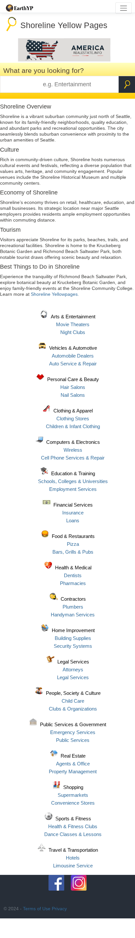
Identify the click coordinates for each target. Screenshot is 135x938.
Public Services (72, 740)
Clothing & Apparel (73, 410)
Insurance (73, 512)
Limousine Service (73, 865)
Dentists (73, 575)
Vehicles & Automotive (73, 348)
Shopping (73, 787)
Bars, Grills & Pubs (72, 552)
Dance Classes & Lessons (73, 834)
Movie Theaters (72, 324)
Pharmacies (73, 583)
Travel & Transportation (73, 850)
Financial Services (73, 505)
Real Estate (73, 756)
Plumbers (73, 607)
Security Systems (73, 646)
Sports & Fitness (73, 818)
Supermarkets (73, 795)
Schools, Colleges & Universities (73, 481)
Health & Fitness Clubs (72, 826)
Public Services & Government (73, 724)
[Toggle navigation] (123, 8)
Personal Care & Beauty (73, 379)
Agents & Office (73, 763)
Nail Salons (73, 395)
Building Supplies (73, 638)
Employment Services (73, 489)
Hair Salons (72, 387)
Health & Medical (73, 567)
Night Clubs (72, 332)
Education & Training (73, 473)
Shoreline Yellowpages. (55, 294)
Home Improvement (73, 630)
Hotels (73, 858)
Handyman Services (73, 614)
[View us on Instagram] (79, 883)
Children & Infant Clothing (73, 426)
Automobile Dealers (73, 356)
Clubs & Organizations (73, 709)
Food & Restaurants (73, 536)
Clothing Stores (72, 418)
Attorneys (73, 669)
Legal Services (73, 661)
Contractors (73, 599)
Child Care (73, 701)
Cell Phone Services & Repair (73, 458)
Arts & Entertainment (73, 316)
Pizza (73, 544)
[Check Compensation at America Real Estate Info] (64, 59)
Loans (72, 520)
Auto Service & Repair (73, 363)
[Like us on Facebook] (56, 883)
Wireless (73, 450)
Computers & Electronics (73, 442)
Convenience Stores (73, 803)
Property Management (73, 771)
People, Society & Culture (73, 693)
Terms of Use (36, 908)
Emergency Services (72, 732)
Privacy (59, 908)
